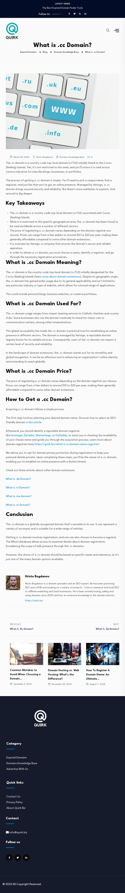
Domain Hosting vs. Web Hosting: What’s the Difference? (63, 674)
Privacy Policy (14, 802)
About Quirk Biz (15, 808)
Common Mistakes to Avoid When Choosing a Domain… (25, 674)
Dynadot (29, 435)
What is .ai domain (17, 505)
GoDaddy (61, 435)
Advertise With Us (17, 769)
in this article (33, 422)
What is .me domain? (19, 496)
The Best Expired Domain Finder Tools (62, 8)
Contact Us (13, 796)
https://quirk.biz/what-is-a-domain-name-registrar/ (67, 444)
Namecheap (43, 435)
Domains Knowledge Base (72, 157)
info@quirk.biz (18, 832)
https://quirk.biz (34, 601)
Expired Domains (16, 757)
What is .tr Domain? (18, 487)
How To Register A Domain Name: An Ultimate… (98, 674)
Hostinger (16, 435)
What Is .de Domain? (18, 479)
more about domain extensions (61, 276)
